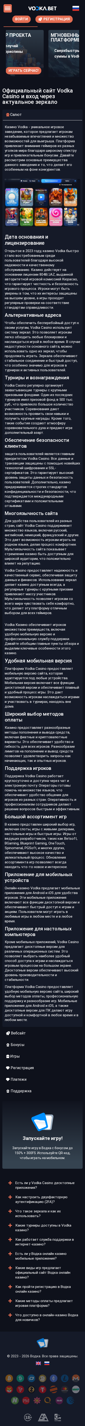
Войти (21, 19)
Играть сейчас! (23, 70)
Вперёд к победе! (42, 1149)
